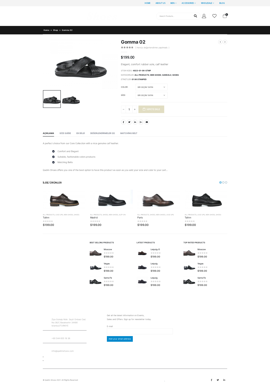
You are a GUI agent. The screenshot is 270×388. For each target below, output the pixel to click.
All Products (142, 75)
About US (160, 3)
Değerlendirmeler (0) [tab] (102, 133)
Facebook (123, 122)
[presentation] (43, 64)
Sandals (166, 75)
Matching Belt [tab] (128, 133)
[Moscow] (95, 253)
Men (172, 3)
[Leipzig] (142, 267)
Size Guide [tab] (65, 133)
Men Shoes (155, 75)
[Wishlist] (214, 16)
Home (147, 3)
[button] (220, 182)
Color (124, 87)
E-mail (110, 326)
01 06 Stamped (139, 79)
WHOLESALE (206, 3)
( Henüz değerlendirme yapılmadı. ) (152, 47)
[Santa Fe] (95, 281)
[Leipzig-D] (142, 253)
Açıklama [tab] (48, 133)
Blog (222, 3)
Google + (140, 122)
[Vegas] (95, 267)
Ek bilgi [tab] (80, 133)
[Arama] (195, 16)
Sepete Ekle (153, 109)
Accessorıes (188, 3)
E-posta (146, 122)
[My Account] (204, 16)
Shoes (175, 75)
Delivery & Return (53, 357)
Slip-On (122, 215)
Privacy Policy (51, 360)
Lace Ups (59, 215)
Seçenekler (80, 195)
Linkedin (224, 380)
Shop (55, 30)
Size (123, 95)
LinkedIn (135, 122)
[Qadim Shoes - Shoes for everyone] (80, 16)
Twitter (129, 122)
